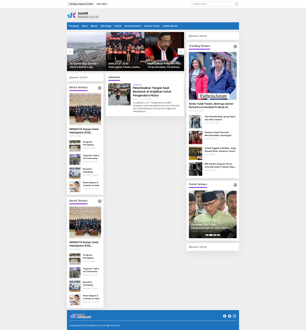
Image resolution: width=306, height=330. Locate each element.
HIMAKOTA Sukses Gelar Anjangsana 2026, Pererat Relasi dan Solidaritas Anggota (84, 130)
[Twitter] (230, 316)
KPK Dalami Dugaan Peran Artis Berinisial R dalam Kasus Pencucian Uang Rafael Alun (220, 165)
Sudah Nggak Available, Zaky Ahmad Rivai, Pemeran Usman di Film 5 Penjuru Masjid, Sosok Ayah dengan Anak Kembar (220, 149)
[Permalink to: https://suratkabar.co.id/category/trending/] (235, 46)
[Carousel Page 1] (207, 235)
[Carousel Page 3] (214, 235)
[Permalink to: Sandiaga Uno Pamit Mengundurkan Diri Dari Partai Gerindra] (213, 214)
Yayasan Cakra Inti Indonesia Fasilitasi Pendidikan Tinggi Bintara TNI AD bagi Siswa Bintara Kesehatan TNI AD (91, 157)
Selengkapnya (139, 111)
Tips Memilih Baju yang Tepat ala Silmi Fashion (220, 118)
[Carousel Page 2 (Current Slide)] (210, 235)
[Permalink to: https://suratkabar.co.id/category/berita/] (100, 88)
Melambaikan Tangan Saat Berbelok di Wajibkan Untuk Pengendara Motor (152, 91)
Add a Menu (102, 4)
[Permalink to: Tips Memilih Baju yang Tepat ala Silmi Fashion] (195, 121)
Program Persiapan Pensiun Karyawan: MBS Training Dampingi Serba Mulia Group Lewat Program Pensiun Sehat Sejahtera (91, 143)
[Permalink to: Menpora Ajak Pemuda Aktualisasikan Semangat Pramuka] (195, 137)
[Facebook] (225, 316)
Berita (135, 99)
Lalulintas (137, 84)
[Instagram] (235, 316)
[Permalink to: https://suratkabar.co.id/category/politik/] (235, 185)
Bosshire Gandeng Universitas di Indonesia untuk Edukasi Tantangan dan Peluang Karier (91, 170)
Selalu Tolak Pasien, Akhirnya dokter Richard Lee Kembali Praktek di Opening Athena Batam (211, 105)
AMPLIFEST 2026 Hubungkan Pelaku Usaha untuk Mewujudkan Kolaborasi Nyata (123, 65)
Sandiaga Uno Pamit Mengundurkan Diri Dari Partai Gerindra (210, 226)
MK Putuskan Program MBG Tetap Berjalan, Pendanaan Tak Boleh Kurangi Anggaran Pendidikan (164, 65)
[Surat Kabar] (83, 14)
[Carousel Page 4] (218, 235)
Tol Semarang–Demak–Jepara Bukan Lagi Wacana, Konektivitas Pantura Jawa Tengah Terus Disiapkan (86, 65)
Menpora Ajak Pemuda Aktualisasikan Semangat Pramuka (218, 134)
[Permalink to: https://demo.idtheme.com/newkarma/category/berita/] (100, 201)
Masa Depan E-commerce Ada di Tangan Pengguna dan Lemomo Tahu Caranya (91, 184)
